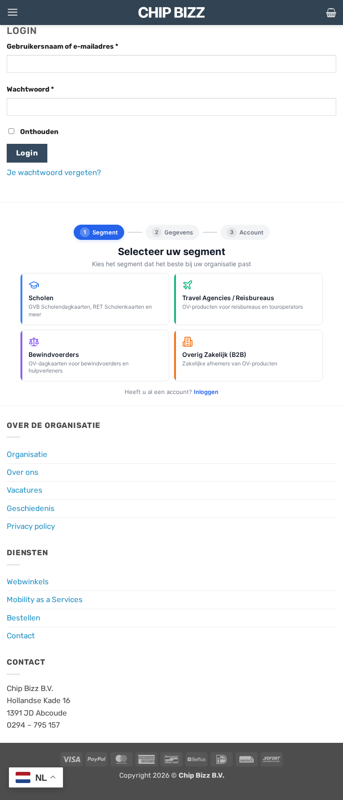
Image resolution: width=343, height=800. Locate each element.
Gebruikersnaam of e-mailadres (74, 46)
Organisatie (27, 454)
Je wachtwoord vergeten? (54, 172)
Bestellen (23, 617)
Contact (21, 635)
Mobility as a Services (45, 599)
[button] (12, 12)
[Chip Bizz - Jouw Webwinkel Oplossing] (171, 12)
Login (27, 152)
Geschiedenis (30, 508)
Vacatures (24, 490)
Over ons (22, 472)
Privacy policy (31, 526)
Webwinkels (28, 581)
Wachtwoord (42, 89)
